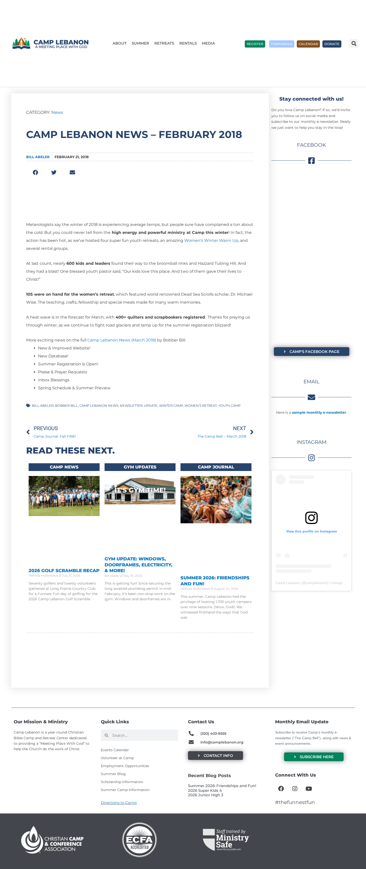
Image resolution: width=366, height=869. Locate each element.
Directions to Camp (119, 802)
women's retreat (200, 405)
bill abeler (43, 405)
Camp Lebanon (288, 583)
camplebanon (316, 583)
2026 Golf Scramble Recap (64, 570)
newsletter (131, 405)
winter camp (171, 405)
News (57, 112)
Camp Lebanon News (98, 405)
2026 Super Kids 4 (205, 790)
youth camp (229, 405)
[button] (354, 43)
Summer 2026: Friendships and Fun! (222, 785)
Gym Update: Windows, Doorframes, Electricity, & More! (138, 564)
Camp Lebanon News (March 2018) (121, 340)
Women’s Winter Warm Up (211, 240)
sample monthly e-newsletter (319, 412)
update (151, 405)
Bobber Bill (66, 405)
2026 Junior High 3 (205, 795)
